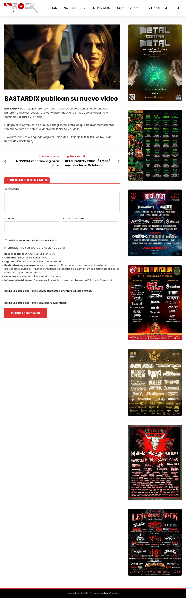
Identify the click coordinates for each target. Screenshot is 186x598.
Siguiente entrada (75, 156)
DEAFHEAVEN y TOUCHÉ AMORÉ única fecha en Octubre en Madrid (87, 163)
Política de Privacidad (44, 240)
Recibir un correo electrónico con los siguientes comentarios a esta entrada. (48, 291)
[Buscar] (178, 8)
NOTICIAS (70, 8)
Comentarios (11, 189)
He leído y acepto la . (32, 240)
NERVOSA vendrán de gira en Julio (37, 163)
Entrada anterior (49, 156)
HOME (55, 8)
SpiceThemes (111, 593)
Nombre (9, 218)
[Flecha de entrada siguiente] (119, 161)
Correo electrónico (74, 218)
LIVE (84, 8)
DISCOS (119, 8)
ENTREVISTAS (101, 8)
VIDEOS (135, 8)
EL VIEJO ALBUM (156, 8)
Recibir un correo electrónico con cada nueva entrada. (35, 303)
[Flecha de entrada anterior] (5, 161)
